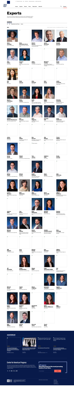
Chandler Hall (24, 352)
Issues (16, 6)
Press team (30, 17)
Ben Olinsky (12, 352)
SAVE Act (26, 1)
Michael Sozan (9, 352)
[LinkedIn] (15, 371)
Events (25, 6)
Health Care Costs (38, 1)
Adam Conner (55, 352)
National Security (31, 1)
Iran (23, 1)
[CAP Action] (10, 381)
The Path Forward (19, 1)
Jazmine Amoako (40, 352)
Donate (64, 6)
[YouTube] (11, 371)
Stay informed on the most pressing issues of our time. (51, 366)
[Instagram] (13, 371)
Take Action (34, 6)
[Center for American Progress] (8, 4)
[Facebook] (9, 371)
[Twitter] (7, 371)
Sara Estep (43, 352)
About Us (40, 6)
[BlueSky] (17, 371)
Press (30, 6)
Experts (21, 6)
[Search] (61, 7)
